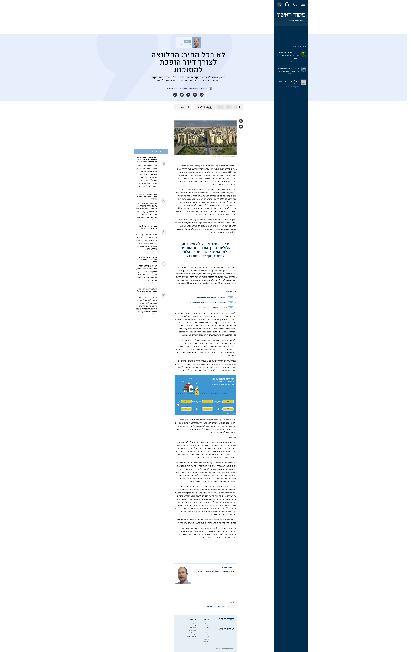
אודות (195, 625)
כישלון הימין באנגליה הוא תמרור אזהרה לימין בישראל (147, 290)
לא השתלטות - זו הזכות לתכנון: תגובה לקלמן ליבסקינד (207, 302)
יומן (208, 628)
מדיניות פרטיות (192, 632)
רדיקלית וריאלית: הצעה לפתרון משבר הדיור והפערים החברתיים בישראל (288, 55)
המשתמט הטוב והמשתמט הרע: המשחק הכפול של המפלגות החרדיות (146, 196)
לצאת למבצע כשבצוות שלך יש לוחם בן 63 (211, 297)
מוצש (207, 632)
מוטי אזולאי (295, 74)
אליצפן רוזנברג (294, 87)
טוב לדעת (206, 641)
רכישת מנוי (193, 628)
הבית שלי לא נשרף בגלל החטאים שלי (212, 307)
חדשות (207, 623)
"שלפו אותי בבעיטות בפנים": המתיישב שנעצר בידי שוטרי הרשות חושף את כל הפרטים (146, 159)
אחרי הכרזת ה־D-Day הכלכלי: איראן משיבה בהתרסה (146, 227)
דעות (187, 41)
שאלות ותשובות (192, 637)
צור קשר (194, 623)
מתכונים (206, 639)
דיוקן (207, 630)
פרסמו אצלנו (193, 630)
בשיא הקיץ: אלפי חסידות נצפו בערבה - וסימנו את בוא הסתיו (147, 259)
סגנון (207, 637)
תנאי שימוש (193, 634)
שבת (207, 634)
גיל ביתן (297, 61)
